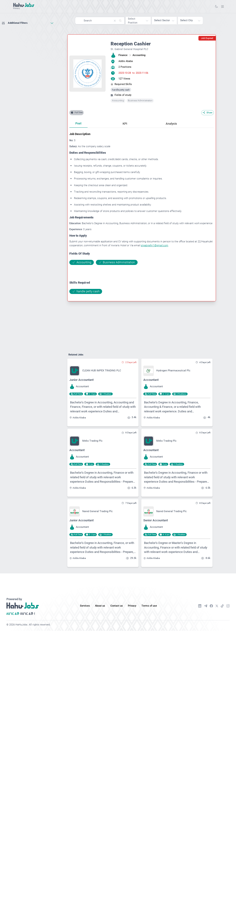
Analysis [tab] (171, 123)
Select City (186, 20)
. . (222, 6)
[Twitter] (216, 606)
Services (85, 605)
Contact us (116, 605)
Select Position (132, 20)
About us (100, 605)
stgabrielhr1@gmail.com (154, 245)
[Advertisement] (27, 35)
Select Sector (162, 20)
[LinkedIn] (199, 606)
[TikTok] (222, 606)
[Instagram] (228, 606)
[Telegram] (205, 606)
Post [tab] (78, 123)
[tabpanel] (141, 213)
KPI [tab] (125, 123)
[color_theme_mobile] (216, 6)
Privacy (132, 605)
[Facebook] (211, 606)
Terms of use (149, 605)
